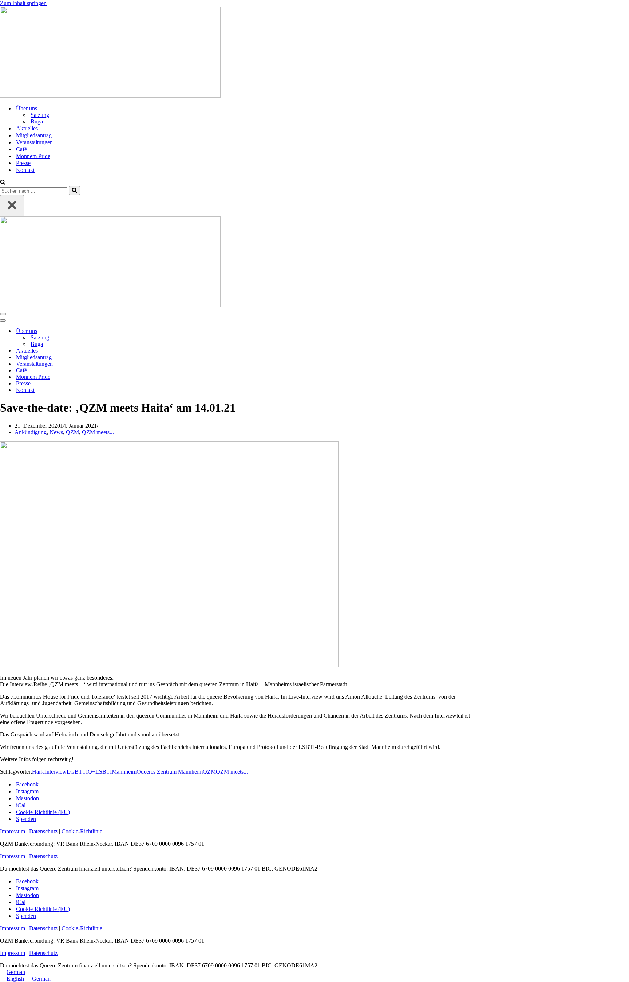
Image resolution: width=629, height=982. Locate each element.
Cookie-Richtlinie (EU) (43, 812)
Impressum (12, 831)
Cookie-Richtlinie (82, 831)
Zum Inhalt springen (23, 3)
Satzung (40, 115)
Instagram (27, 791)
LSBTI (103, 772)
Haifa (38, 772)
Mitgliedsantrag (34, 135)
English (16, 978)
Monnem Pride (33, 156)
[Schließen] (12, 205)
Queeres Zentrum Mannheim (170, 772)
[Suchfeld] (2, 183)
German (16, 972)
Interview (56, 772)
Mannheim (124, 772)
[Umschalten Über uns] (127, 331)
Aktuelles (27, 128)
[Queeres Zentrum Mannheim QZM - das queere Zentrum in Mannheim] (110, 96)
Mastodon (27, 798)
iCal (20, 805)
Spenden (26, 819)
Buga (37, 121)
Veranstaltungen (34, 142)
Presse (23, 163)
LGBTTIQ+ (81, 772)
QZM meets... (98, 432)
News (56, 432)
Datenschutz (43, 831)
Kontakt (25, 170)
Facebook (27, 784)
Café (21, 149)
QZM (72, 432)
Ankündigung (31, 432)
